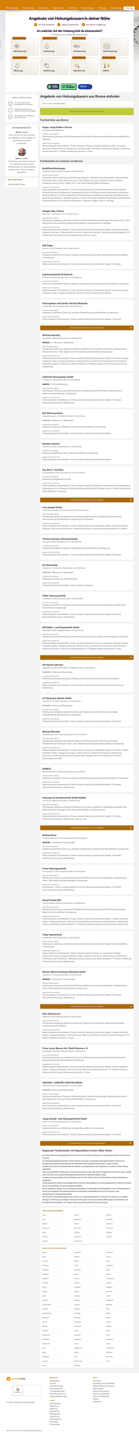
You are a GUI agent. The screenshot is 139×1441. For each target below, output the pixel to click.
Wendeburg (109, 1252)
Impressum (97, 1402)
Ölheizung (102, 8)
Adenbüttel (77, 1270)
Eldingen (76, 1283)
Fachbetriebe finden (57, 1391)
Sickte (108, 1270)
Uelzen (108, 1261)
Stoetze (108, 1317)
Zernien (108, 1313)
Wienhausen (109, 1265)
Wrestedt (76, 1257)
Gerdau (108, 1330)
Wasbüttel (45, 1309)
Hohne (44, 1365)
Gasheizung (43, 8)
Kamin (127, 1155)
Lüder (44, 1296)
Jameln (108, 1296)
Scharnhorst (77, 1326)
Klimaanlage (116, 8)
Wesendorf (45, 1274)
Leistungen (97, 1381)
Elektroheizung (87, 8)
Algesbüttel (77, 1252)
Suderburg (77, 1365)
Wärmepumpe (12, 8)
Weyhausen (45, 1270)
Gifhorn (44, 1287)
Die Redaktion (55, 1381)
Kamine (111, 1191)
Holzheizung (54, 1416)
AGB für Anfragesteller (101, 1394)
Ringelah (44, 1291)
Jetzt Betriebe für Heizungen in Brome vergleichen (87, 328)
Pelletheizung (28, 8)
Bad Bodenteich (46, 1313)
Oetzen (108, 1274)
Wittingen (45, 1261)
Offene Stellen (98, 1389)
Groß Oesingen (46, 1304)
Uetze (107, 1309)
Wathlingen (109, 1352)
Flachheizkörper (105, 1177)
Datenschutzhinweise (101, 1391)
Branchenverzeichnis (57, 1394)
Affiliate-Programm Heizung (103, 1386)
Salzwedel (45, 1330)
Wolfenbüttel (110, 1348)
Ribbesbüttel (46, 1344)
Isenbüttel (45, 1283)
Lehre (44, 1348)
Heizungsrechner (56, 1389)
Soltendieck (45, 1317)
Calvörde (44, 1361)
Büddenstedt (109, 1300)
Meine (44, 1352)
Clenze (76, 1274)
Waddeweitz (77, 1339)
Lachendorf (77, 1335)
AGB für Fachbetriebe (101, 1396)
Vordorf (76, 1265)
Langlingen (77, 1313)
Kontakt (96, 1399)
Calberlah (45, 1300)
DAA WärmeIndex (56, 1386)
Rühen (44, 1257)
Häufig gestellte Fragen (16, 184)
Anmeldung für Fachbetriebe (103, 1383)
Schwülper (77, 1317)
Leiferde (76, 1261)
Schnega (44, 1326)
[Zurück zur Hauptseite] (26, 1379)
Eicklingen (109, 1291)
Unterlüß (108, 1322)
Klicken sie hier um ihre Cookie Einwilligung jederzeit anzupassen (24, 1430)
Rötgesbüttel (46, 1335)
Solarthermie (58, 8)
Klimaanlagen (55, 1424)
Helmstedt (77, 1296)
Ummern (44, 1322)
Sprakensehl (45, 1357)
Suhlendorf (77, 1287)
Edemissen (109, 1304)
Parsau (44, 1252)
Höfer (75, 1357)
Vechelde (108, 1326)
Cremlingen (77, 1322)
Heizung (129, 8)
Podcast (53, 1383)
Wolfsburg (45, 1265)
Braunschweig (78, 1361)
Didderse (76, 1304)
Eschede (108, 1283)
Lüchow (76, 1330)
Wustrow (76, 1278)
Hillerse (76, 1291)
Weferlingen (45, 1339)
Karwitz (108, 1344)
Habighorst (109, 1287)
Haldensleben (110, 1278)
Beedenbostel (78, 1348)
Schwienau (109, 1357)
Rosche (76, 1352)
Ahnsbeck (77, 1300)
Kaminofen (72, 8)
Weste (108, 1335)
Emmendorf (109, 1339)
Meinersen (77, 1309)
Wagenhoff (45, 1278)
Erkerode (108, 1257)
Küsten (76, 1344)
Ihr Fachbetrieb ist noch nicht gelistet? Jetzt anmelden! (87, 1143)
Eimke (108, 1361)
